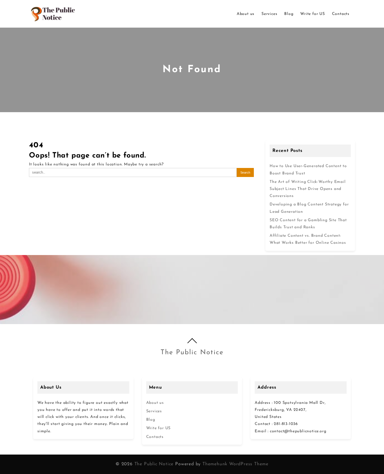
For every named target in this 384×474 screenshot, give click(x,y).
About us (155, 403)
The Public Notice (192, 352)
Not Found (192, 70)
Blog (150, 420)
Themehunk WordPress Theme (235, 464)
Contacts (155, 437)
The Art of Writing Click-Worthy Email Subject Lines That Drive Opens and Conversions (308, 189)
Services (154, 411)
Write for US (158, 428)
